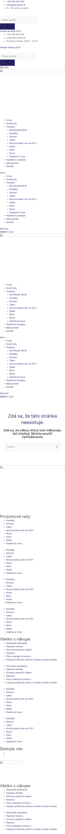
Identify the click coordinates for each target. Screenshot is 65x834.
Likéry (12, 140)
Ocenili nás (11, 123)
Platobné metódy (14, 646)
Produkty (10, 127)
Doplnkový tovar (17, 156)
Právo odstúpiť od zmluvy (18, 656)
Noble (12, 146)
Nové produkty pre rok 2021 (22, 143)
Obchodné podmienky (16, 643)
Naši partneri (12, 163)
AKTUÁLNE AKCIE (18, 130)
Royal (12, 153)
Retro (12, 150)
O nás (9, 120)
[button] (32, 173)
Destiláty (13, 133)
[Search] (7, 26)
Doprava (10, 653)
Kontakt (10, 166)
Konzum (13, 136)
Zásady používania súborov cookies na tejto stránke (31, 659)
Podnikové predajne (15, 160)
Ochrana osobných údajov (19, 649)
